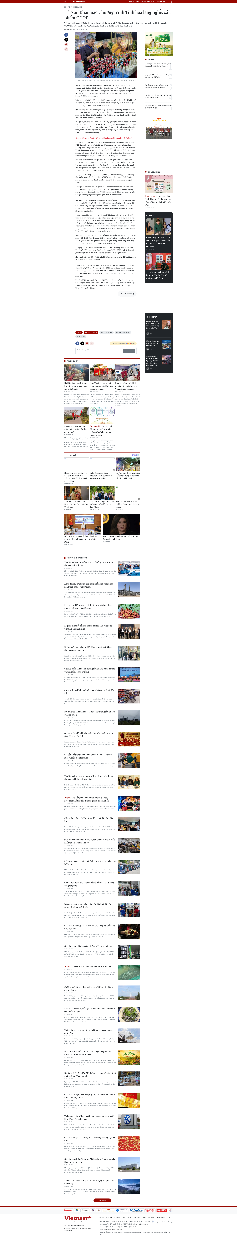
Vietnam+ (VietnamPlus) (79, 1)
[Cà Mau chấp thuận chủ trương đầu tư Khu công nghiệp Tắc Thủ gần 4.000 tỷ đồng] (129, 674)
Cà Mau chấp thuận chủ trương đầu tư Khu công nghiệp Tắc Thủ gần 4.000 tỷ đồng (89, 670)
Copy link (66, 49)
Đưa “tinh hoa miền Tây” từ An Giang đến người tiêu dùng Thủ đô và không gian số (88, 1053)
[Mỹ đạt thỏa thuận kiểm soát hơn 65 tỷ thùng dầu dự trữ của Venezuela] (129, 717)
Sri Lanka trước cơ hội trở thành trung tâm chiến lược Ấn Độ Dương (90, 863)
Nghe (151, 334)
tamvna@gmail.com (141, 1224)
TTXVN (144, 1217)
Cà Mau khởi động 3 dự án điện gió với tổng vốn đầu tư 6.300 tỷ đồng (88, 988)
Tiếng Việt (131, 1)
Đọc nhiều (152, 60)
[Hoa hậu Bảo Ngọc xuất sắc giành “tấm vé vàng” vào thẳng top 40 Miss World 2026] (166, 324)
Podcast (153, 317)
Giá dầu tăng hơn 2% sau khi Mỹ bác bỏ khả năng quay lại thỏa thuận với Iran (89, 1160)
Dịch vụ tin (151, 1217)
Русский (159, 1)
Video (151, 215)
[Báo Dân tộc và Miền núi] (66, 1210)
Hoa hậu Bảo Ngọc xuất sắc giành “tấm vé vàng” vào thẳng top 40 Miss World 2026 (153, 325)
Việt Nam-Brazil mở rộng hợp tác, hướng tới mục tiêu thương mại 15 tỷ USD (88, 564)
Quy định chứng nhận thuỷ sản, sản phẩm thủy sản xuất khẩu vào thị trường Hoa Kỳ (89, 841)
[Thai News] (98, 1210)
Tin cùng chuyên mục (77, 558)
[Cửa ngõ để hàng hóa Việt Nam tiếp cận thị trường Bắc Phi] (129, 824)
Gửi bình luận (129, 351)
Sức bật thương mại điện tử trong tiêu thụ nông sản (152, 343)
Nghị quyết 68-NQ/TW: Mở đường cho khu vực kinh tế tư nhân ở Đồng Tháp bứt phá (90, 1074)
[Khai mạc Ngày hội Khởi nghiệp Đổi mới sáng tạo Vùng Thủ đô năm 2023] (127, 372)
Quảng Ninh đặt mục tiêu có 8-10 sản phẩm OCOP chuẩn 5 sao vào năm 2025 (101, 430)
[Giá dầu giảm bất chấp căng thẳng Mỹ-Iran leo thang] (129, 952)
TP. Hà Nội (82, 336)
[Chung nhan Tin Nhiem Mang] (162, 1221)
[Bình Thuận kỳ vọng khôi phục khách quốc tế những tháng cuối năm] (102, 372)
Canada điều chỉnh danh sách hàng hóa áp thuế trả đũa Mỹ (89, 692)
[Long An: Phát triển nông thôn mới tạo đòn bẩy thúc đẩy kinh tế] (76, 415)
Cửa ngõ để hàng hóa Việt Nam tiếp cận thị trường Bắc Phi (88, 820)
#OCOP (79, 332)
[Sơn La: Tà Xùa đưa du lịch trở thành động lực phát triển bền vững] (129, 1186)
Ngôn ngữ (136, 1217)
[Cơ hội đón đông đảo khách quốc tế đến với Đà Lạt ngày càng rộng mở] (129, 888)
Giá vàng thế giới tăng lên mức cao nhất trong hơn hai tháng (158, 96)
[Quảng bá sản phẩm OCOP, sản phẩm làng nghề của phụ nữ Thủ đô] (103, 138)
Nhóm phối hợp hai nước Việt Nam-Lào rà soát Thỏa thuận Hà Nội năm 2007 (88, 649)
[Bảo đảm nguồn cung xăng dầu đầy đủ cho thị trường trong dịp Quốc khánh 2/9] (129, 910)
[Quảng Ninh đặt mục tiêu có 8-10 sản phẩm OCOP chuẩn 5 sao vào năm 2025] (102, 415)
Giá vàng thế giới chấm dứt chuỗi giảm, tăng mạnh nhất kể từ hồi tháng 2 (158, 65)
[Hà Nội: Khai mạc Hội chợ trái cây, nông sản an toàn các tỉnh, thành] (76, 372)
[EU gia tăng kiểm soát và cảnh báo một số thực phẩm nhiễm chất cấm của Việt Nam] (129, 611)
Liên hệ (168, 1217)
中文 (154, 1)
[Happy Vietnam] (108, 1210)
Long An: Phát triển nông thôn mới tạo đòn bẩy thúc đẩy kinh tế (75, 429)
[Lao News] (92, 1210)
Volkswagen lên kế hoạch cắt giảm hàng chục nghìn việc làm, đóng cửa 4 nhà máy (89, 1117)
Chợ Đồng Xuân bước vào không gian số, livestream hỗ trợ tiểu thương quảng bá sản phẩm (86, 799)
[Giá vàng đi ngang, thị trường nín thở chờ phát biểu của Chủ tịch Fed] (129, 931)
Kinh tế (67, 7)
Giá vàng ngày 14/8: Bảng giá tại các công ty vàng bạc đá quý (158, 106)
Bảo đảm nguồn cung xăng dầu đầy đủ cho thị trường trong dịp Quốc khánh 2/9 (88, 906)
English (138, 1)
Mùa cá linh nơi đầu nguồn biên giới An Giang (92, 966)
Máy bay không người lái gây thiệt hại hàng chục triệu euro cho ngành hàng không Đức (152, 360)
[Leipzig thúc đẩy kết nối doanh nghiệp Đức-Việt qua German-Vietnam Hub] (129, 631)
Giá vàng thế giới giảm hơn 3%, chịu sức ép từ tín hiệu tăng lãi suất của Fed (88, 735)
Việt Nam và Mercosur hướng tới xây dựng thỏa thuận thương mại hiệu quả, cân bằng (88, 778)
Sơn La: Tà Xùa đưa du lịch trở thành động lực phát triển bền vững (89, 1182)
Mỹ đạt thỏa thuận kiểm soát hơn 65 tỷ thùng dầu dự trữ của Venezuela (89, 713)
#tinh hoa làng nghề (91, 332)
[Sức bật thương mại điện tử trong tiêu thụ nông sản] (166, 344)
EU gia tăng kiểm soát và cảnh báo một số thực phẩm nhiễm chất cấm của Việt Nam (88, 607)
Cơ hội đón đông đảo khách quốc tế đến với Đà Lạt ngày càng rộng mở (89, 884)
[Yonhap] (121, 1210)
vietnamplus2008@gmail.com (113, 1229)
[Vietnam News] (136, 1210)
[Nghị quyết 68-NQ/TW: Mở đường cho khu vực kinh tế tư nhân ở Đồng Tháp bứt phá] (129, 1078)
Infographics (154, 172)
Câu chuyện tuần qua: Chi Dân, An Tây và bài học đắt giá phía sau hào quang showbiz (158, 242)
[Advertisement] (106, 311)
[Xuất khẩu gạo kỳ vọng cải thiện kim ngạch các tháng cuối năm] (129, 1035)
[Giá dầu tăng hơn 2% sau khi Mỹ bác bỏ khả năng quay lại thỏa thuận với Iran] (129, 1164)
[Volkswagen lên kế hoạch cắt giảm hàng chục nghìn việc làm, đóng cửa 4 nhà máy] (129, 1121)
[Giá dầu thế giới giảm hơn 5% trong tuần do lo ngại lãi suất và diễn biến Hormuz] (129, 760)
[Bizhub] (84, 1210)
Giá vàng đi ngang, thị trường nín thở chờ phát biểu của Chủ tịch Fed (89, 927)
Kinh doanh (77, 7)
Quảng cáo (160, 1217)
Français (143, 1)
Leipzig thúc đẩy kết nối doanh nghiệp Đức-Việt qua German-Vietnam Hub (88, 627)
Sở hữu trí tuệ (103, 1217)
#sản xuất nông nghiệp (123, 332)
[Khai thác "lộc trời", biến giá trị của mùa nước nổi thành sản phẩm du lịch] (129, 1014)
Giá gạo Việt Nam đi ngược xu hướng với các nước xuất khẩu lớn (158, 76)
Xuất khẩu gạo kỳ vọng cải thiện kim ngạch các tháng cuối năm (88, 1031)
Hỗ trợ (129, 1217)
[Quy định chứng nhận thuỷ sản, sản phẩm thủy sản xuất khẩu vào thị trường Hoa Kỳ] (129, 845)
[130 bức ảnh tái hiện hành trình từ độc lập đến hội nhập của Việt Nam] (158, 261)
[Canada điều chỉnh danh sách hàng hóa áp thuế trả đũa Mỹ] (129, 696)
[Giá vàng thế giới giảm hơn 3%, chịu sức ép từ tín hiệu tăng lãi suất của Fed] (129, 739)
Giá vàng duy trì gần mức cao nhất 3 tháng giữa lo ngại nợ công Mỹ (157, 86)
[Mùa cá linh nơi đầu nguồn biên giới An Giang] (129, 972)
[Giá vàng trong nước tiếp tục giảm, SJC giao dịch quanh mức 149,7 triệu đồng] (129, 1100)
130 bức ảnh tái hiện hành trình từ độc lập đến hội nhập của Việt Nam (157, 275)
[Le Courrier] (149, 1210)
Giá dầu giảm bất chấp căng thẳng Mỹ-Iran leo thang (88, 946)
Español (149, 1)
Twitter (66, 40)
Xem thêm (102, 1200)
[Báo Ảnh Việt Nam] (162, 1210)
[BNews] (77, 1210)
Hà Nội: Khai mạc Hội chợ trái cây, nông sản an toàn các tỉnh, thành (75, 386)
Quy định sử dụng (115, 1217)
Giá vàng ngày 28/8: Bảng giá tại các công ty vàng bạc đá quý (89, 1139)
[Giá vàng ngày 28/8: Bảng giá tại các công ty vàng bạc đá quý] (129, 1143)
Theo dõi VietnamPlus (118, 343)
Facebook (66, 35)
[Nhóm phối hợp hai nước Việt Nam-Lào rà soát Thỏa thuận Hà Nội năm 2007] (129, 653)
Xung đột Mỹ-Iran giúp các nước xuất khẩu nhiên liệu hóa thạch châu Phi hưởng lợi (88, 585)
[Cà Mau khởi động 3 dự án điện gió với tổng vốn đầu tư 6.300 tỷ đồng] (129, 992)
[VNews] (170, 1210)
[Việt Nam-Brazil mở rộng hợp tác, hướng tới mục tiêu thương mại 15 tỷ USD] (129, 568)
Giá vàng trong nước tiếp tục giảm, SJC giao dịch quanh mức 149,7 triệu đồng (89, 1096)
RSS (124, 1217)
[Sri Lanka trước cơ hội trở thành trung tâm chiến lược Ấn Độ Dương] (129, 867)
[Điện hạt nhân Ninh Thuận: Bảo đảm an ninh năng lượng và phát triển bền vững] (159, 184)
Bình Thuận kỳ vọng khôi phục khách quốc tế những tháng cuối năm (101, 386)
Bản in (66, 44)
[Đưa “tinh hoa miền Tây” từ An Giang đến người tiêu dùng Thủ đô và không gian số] (129, 1057)
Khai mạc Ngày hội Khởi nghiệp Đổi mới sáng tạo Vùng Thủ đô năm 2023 (126, 386)
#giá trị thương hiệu (106, 332)
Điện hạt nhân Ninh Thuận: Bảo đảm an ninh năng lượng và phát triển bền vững (158, 200)
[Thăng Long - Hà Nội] (164, 2)
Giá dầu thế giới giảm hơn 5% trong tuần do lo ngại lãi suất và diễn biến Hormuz (88, 756)
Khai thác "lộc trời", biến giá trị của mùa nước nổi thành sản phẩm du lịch (89, 1010)
